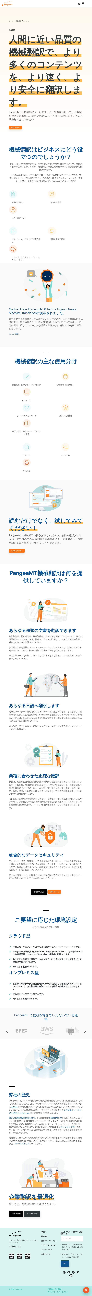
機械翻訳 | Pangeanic (22, 21)
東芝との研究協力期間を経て (22, 1118)
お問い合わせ (15, 127)
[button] (88, 3)
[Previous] (8, 1031)
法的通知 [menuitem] (58, 1289)
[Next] (84, 1031)
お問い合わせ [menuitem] (46, 1254)
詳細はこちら (16, 1246)
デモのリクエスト (17, 551)
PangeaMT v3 (55, 1118)
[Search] (83, 3)
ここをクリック (22, 1144)
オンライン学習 (67, 1127)
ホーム (11, 21)
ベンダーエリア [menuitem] (46, 1250)
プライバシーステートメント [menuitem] (58, 1292)
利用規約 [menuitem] (51, 1289)
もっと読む (14, 334)
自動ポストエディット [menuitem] (49, 1241)
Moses (14, 1107)
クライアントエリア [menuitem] (48, 1245)
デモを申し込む (39, 892)
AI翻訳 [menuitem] (43, 1232)
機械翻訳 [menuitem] (44, 1236)
